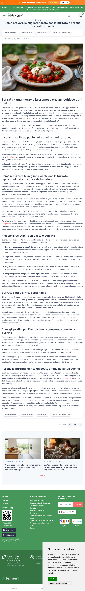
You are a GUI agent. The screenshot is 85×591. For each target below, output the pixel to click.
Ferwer (39, 20)
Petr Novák (9, 462)
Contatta (33, 508)
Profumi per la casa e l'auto (61, 33)
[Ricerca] (63, 16)
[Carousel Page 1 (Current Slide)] (42, 475)
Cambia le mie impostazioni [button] (60, 583)
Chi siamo (5, 501)
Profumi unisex (42, 33)
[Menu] (4, 15)
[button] (9, 530)
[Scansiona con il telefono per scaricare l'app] (8, 515)
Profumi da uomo (27, 33)
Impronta (33, 525)
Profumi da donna (10, 33)
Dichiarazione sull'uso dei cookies (41, 520)
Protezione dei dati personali (40, 523)
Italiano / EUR (68, 512)
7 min (19, 39)
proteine (12, 157)
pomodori (67, 378)
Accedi (78, 505)
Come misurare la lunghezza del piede (41, 517)
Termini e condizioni (37, 511)
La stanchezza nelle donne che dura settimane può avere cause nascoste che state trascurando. (60, 467)
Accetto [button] (52, 579)
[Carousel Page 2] (44, 475)
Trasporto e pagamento (38, 501)
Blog (45, 20)
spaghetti (6, 224)
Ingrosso (5, 503)
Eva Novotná (6, 39)
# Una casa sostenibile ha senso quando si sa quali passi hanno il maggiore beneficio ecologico (23, 467)
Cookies (33, 528)
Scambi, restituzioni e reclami (40, 503)
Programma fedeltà (37, 506)
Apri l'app (64, 2)
